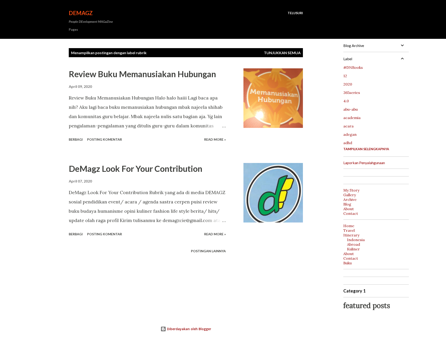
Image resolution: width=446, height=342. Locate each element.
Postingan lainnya (208, 251)
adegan (350, 134)
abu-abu (350, 109)
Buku (347, 263)
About (348, 208)
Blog (347, 204)
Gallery (349, 195)
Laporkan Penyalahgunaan (364, 162)
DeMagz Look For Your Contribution (135, 168)
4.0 (346, 101)
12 (345, 75)
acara (348, 126)
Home (348, 225)
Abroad (353, 244)
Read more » (215, 139)
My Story (351, 190)
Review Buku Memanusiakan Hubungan (142, 74)
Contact (350, 213)
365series (351, 92)
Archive (350, 199)
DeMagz (81, 13)
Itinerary (351, 235)
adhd (347, 142)
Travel (349, 230)
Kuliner (353, 249)
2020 (347, 84)
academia (352, 117)
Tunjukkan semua (282, 52)
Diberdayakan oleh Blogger (188, 329)
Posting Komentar (104, 139)
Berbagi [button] (76, 139)
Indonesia (356, 239)
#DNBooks (353, 67)
